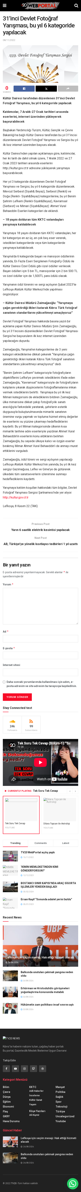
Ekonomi (8, 1106)
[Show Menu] (4, 5)
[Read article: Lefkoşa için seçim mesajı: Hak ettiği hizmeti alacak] (10, 1141)
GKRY (6, 1116)
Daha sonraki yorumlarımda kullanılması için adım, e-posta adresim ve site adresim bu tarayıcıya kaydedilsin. (42, 684)
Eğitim (7, 1101)
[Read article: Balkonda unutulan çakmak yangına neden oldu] (10, 975)
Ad (6, 631)
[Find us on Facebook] (6, 1068)
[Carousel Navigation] (72, 791)
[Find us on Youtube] (15, 1068)
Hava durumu (11, 1121)
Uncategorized (65, 1116)
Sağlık (59, 1096)
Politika (60, 1091)
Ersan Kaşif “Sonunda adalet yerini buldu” (46, 899)
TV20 (14, 1183)
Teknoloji (61, 1106)
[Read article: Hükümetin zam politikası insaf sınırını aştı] (10, 1008)
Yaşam (32, 1104)
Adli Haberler (36, 1091)
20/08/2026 (27, 1009)
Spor (59, 1101)
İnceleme (34, 1095)
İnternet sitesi (11, 664)
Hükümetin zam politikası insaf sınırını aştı (47, 1004)
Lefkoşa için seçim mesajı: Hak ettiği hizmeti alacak (40, 957)
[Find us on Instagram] (24, 1068)
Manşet (60, 1087)
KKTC (32, 1087)
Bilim (6, 1087)
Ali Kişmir (34, 1115)
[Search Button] (76, 5)
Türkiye (60, 1111)
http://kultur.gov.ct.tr (15, 497)
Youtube (61, 1121)
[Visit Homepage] (40, 5)
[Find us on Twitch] (33, 1068)
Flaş (5, 1111)
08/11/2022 (9, 40)
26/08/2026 (12, 962)
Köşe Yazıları (37, 1111)
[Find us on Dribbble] (42, 1068)
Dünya (7, 1096)
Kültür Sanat (35, 1100)
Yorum (8, 584)
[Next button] (75, 791)
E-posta (9, 648)
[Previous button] (70, 791)
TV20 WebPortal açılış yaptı (38, 852)
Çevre (6, 1091)
